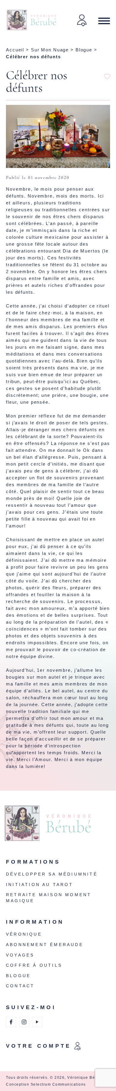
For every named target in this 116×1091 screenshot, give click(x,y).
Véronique (24, 934)
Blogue (84, 49)
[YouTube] (37, 1022)
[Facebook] (11, 1022)
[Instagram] (24, 1022)
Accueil (15, 49)
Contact (20, 985)
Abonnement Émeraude (44, 944)
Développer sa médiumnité (52, 874)
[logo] (56, 827)
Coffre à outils (34, 965)
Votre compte (38, 1046)
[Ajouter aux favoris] (107, 76)
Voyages (20, 955)
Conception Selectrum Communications (46, 1084)
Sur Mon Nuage (50, 49)
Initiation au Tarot (39, 884)
